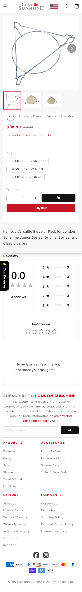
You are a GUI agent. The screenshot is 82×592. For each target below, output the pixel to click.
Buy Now (41, 208)
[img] (18, 286)
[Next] (71, 48)
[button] (5, 6)
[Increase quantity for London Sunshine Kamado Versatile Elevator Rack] (35, 198)
